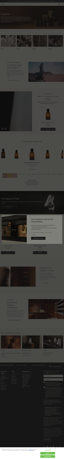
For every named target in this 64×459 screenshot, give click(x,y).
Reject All (48, 453)
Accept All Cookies (47, 456)
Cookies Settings (47, 450)
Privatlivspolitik (31, 450)
